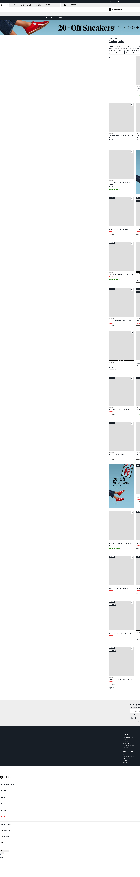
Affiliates (125, 739)
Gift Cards (126, 754)
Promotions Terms (128, 756)
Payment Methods (128, 758)
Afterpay (125, 760)
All (132, 718)
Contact (112, 2)
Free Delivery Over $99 (54, 18)
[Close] (2, 853)
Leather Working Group (130, 745)
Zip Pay (125, 762)
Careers (125, 741)
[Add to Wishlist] (132, 104)
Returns (120, 2)
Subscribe (126, 743)
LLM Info (125, 747)
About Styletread (128, 737)
